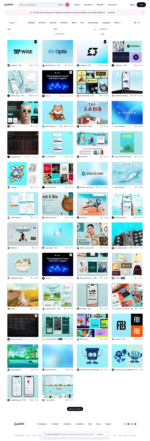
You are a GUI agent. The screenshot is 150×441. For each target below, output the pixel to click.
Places (125, 435)
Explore (77, 5)
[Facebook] (128, 424)
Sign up (132, 5)
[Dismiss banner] (107, 432)
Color (55, 29)
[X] (125, 424)
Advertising (80, 424)
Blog (90, 424)
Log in (141, 5)
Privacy (34, 435)
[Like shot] (34, 59)
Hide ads (62, 96)
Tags (8, 29)
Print (82, 22)
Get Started (111, 12)
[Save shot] (30, 59)
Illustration (64, 22)
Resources (132, 435)
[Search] (67, 5)
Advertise (70, 96)
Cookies (41, 435)
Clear (94, 29)
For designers (42, 424)
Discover (31, 22)
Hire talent (55, 424)
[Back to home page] (8, 4)
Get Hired (100, 5)
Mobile (74, 22)
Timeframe (103, 29)
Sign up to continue (75, 409)
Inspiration (67, 424)
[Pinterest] (135, 424)
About (98, 424)
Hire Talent (88, 5)
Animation (42, 22)
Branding (53, 22)
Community (112, 5)
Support (108, 424)
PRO (20, 65)
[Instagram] (132, 424)
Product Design (93, 22)
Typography (106, 22)
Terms (28, 435)
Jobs (115, 435)
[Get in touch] (26, 59)
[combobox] (37, 4)
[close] (142, 12)
